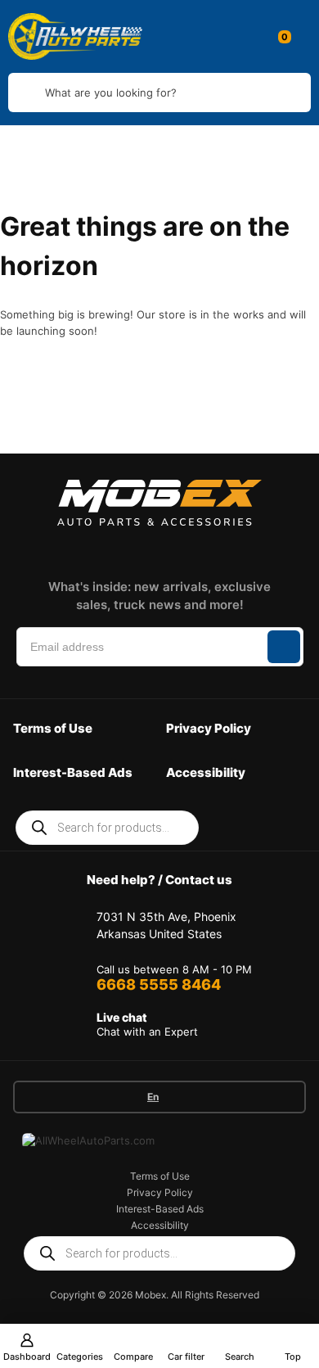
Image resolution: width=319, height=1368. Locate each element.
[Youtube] (218, 548)
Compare (133, 1356)
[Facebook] (74, 548)
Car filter (186, 1356)
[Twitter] (182, 548)
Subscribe (283, 646)
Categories (79, 1356)
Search (239, 1356)
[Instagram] (110, 548)
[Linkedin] (146, 548)
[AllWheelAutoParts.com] (75, 36)
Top (293, 1356)
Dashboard (27, 1356)
